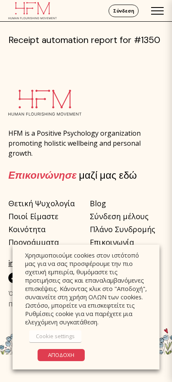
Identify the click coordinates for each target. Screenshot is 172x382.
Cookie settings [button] (55, 336)
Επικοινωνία (112, 242)
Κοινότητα (27, 229)
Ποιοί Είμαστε (33, 216)
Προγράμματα (33, 242)
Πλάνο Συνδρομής (122, 229)
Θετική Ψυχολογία (41, 203)
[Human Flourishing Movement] (32, 10)
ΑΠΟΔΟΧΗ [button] (61, 355)
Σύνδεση (123, 11)
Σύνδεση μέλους (119, 216)
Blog (98, 203)
